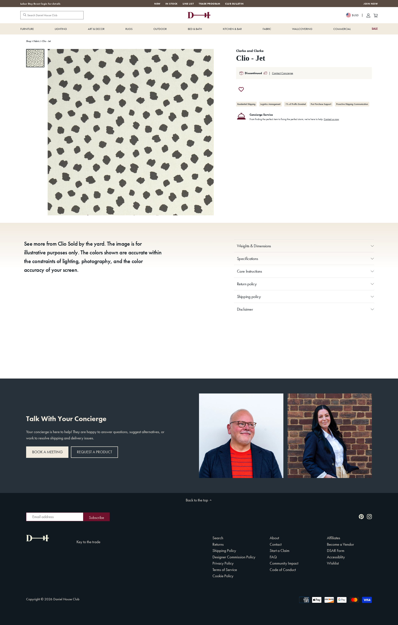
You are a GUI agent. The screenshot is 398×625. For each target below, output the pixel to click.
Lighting (61, 29)
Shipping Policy (224, 550)
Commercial (342, 29)
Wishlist (333, 563)
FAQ (273, 557)
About (274, 537)
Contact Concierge (282, 73)
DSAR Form (335, 550)
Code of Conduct (283, 569)
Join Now (371, 3)
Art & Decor (96, 29)
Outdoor (160, 29)
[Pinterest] (361, 516)
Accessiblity (336, 557)
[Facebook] (353, 516)
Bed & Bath (195, 29)
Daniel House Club (66, 599)
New (157, 3)
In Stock (171, 3)
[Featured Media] (131, 132)
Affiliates (333, 537)
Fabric (267, 29)
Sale (375, 29)
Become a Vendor (340, 544)
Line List (188, 3)
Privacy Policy (223, 563)
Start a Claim (279, 550)
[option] (35, 58)
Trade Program (209, 3)
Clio (62, 243)
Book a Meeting (47, 452)
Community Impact (284, 563)
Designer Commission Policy (233, 557)
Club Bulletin (234, 3)
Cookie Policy (222, 575)
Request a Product (94, 452)
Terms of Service (224, 569)
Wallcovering (302, 29)
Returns (218, 544)
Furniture (27, 29)
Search (217, 537)
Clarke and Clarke (250, 51)
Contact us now (331, 119)
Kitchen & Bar (232, 29)
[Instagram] (369, 516)
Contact (276, 544)
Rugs (128, 29)
